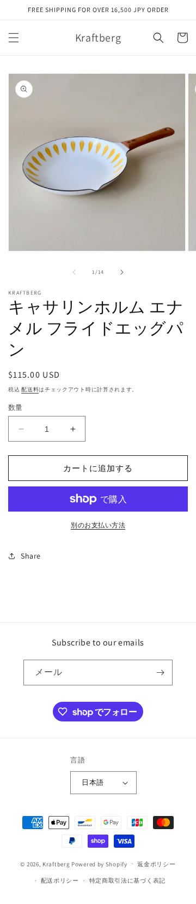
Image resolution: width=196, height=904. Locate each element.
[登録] (160, 672)
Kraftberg (56, 863)
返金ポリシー (156, 864)
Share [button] (31, 556)
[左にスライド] (74, 272)
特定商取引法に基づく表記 (127, 880)
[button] (14, 38)
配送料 (30, 389)
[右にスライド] (122, 272)
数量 (15, 407)
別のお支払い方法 (98, 525)
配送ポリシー (60, 880)
